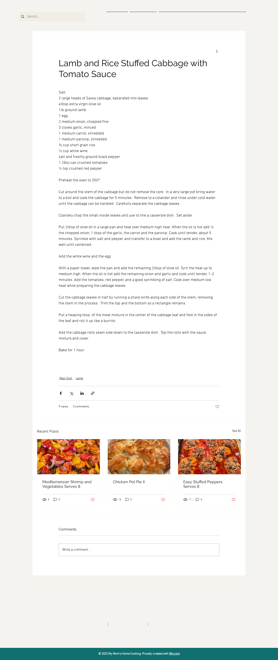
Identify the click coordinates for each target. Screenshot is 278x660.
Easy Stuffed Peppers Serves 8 (202, 484)
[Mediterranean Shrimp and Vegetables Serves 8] (68, 456)
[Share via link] (93, 393)
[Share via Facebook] (61, 393)
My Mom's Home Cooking (41, 6)
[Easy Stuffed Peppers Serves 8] (209, 456)
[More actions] (216, 51)
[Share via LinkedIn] (82, 393)
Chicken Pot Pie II (129, 481)
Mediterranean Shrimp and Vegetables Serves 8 (66, 484)
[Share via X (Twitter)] (71, 393)
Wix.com (174, 654)
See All (236, 431)
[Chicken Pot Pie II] (139, 456)
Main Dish (66, 378)
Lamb (79, 378)
